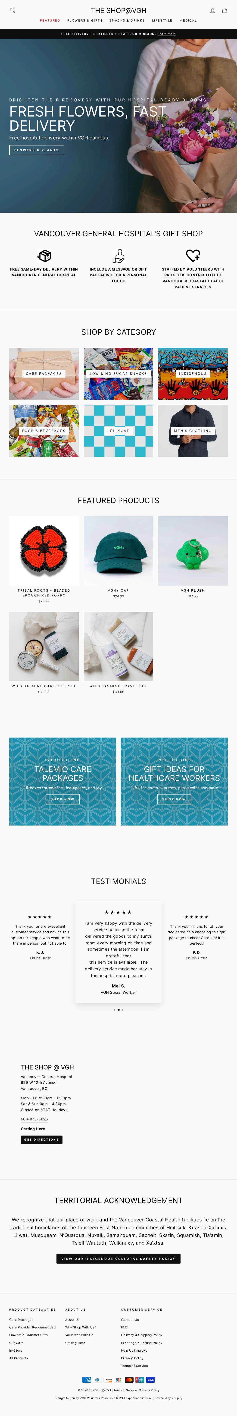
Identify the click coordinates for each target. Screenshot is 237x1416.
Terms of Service (134, 1366)
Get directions (41, 1140)
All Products (18, 1358)
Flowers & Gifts (85, 20)
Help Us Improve (134, 1350)
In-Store (15, 1350)
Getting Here (75, 1343)
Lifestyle (162, 20)
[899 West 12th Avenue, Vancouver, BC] (118, 1104)
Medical (188, 20)
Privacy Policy (132, 1358)
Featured (50, 20)
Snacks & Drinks (127, 20)
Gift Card (16, 1343)
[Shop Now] (62, 782)
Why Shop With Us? (80, 1327)
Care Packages (21, 1319)
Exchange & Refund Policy (141, 1343)
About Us (72, 1319)
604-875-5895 (34, 1119)
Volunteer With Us (79, 1335)
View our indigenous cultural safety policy (118, 1259)
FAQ (124, 1327)
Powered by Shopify (168, 1398)
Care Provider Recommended (32, 1327)
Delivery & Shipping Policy (141, 1335)
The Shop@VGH (119, 10)
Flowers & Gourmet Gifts (28, 1335)
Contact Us (130, 1319)
